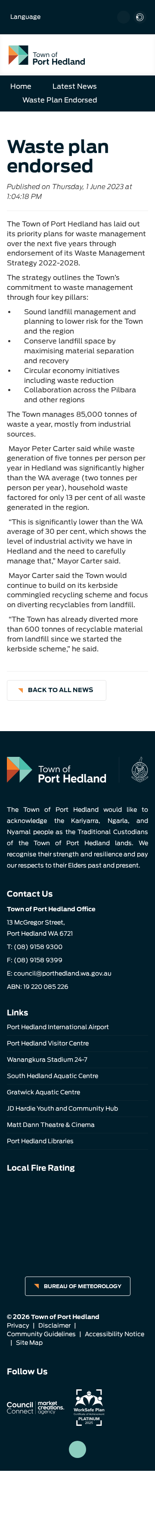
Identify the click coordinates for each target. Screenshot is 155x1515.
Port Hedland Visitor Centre (48, 1043)
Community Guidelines (41, 1334)
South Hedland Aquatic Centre (52, 1075)
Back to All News (60, 690)
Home (20, 86)
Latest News (75, 86)
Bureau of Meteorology (82, 1286)
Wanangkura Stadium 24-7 (47, 1059)
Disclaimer (54, 1325)
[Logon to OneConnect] (139, 17)
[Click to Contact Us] (123, 17)
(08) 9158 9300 (38, 946)
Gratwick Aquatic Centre (43, 1092)
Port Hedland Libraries (40, 1141)
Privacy (18, 1325)
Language (25, 16)
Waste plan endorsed (59, 100)
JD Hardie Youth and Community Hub (62, 1108)
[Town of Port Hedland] (47, 55)
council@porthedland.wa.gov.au (63, 973)
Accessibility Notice (114, 1334)
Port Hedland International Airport (58, 1027)
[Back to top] (77, 1449)
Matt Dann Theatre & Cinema (51, 1124)
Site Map (29, 1342)
